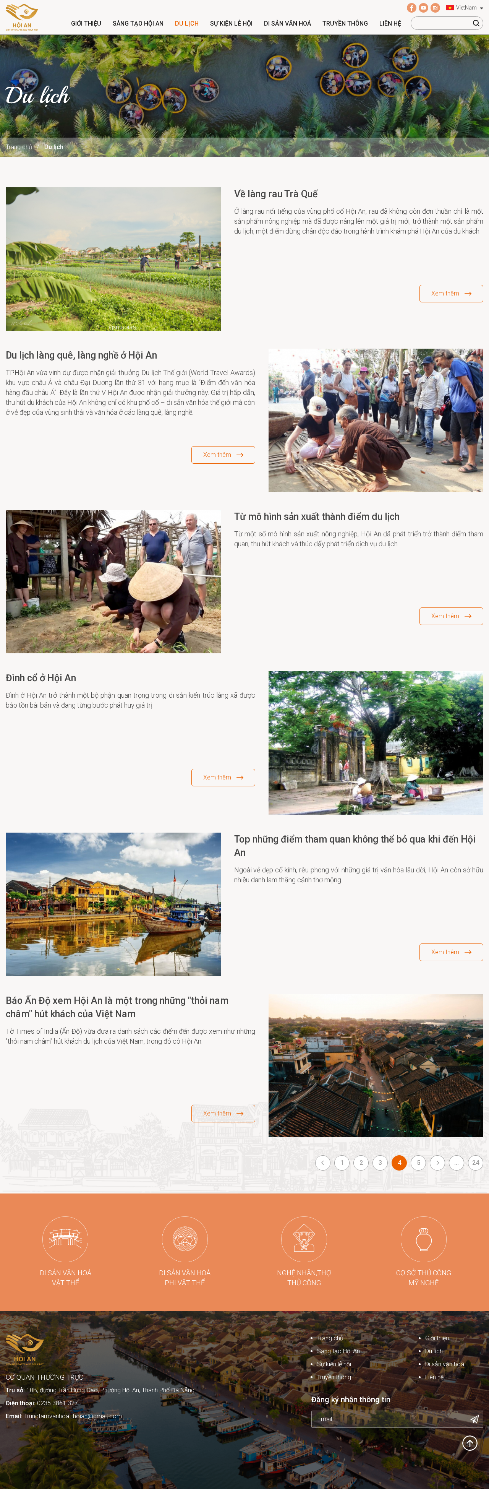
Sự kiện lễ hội (231, 23)
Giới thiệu (86, 23)
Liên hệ (390, 23)
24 (475, 1162)
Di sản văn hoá (287, 23)
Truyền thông (345, 23)
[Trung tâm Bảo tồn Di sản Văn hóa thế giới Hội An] (22, 16)
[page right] (437, 1163)
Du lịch (187, 23)
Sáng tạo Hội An (138, 23)
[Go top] (470, 1442)
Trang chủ (19, 147)
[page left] (322, 1163)
